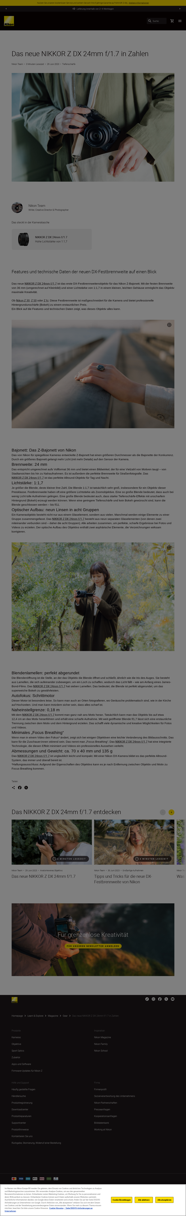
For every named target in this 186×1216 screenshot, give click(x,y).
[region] (93, 1200)
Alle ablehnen (144, 1199)
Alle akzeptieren (164, 1199)
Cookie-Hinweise (56, 1208)
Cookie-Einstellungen (122, 1199)
